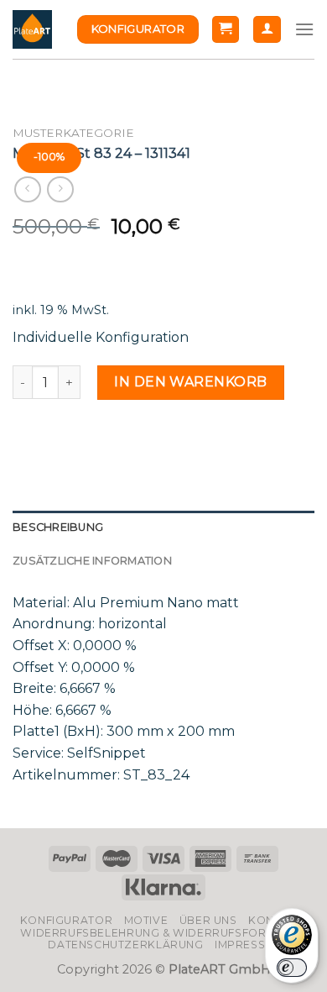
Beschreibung (58, 527)
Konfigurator (66, 920)
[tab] (163, 527)
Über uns (208, 920)
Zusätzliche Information (92, 560)
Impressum (249, 944)
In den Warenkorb (190, 382)
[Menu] (304, 29)
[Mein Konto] (267, 30)
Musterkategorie (73, 132)
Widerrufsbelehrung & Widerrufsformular (163, 932)
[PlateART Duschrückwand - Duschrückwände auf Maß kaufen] (32, 30)
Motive (146, 920)
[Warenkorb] (226, 30)
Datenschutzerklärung (125, 944)
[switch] (292, 967)
